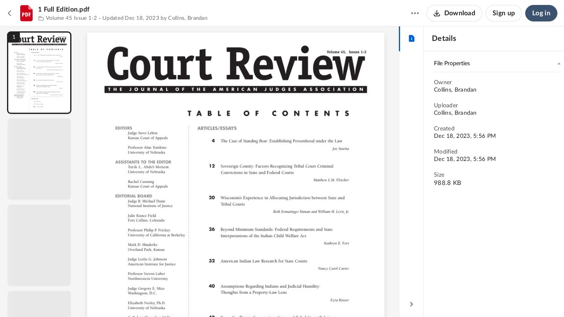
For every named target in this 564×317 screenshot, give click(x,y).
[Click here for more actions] (415, 13)
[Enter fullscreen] (315, 296)
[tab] (411, 38)
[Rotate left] (284, 296)
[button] (39, 73)
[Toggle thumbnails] (163, 296)
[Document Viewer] (239, 171)
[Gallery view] (300, 296)
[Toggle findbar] (178, 296)
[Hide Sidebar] (412, 304)
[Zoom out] (240, 297)
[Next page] (222, 297)
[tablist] (411, 38)
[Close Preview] (10, 13)
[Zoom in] (268, 297)
